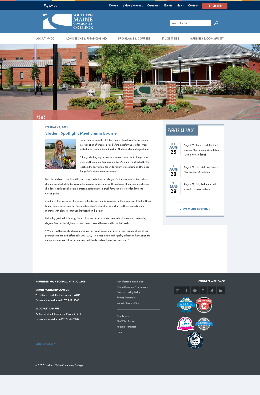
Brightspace (123, 316)
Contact (193, 5)
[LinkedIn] (221, 290)
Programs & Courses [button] (134, 38)
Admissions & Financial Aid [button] (86, 38)
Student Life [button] (170, 38)
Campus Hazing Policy (128, 292)
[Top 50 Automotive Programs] (186, 304)
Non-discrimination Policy (130, 281)
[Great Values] (204, 304)
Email (119, 332)
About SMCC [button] (45, 38)
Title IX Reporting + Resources (132, 287)
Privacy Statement (126, 297)
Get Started (215, 5)
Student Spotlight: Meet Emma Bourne (81, 133)
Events (168, 5)
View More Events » (194, 209)
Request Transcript (126, 326)
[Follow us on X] (178, 290)
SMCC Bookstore (126, 321)
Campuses (153, 5)
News (180, 5)
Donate (113, 5)
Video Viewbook (133, 5)
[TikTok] (212, 290)
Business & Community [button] (207, 38)
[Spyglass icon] (216, 23)
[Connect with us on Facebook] (186, 290)
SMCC (50, 6)
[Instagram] (203, 290)
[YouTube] (195, 290)
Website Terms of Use (128, 303)
